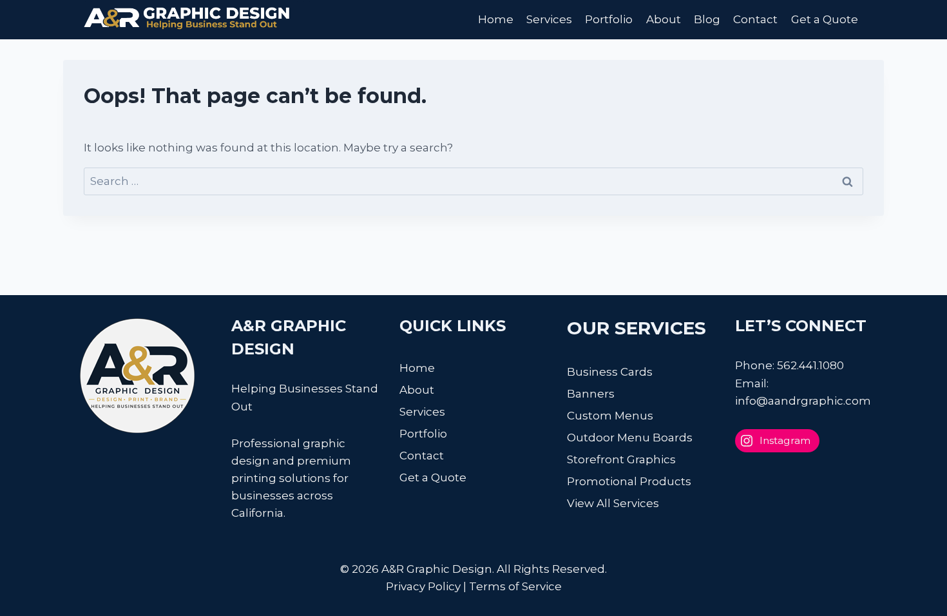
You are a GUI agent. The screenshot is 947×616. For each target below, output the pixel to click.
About (663, 19)
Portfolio (609, 19)
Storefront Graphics (621, 459)
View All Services (613, 503)
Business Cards (610, 371)
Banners (591, 393)
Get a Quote (824, 19)
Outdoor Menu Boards (630, 437)
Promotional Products (629, 481)
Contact (755, 19)
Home (495, 19)
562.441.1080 (810, 365)
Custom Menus (610, 415)
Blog (707, 19)
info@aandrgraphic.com (803, 400)
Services (549, 19)
